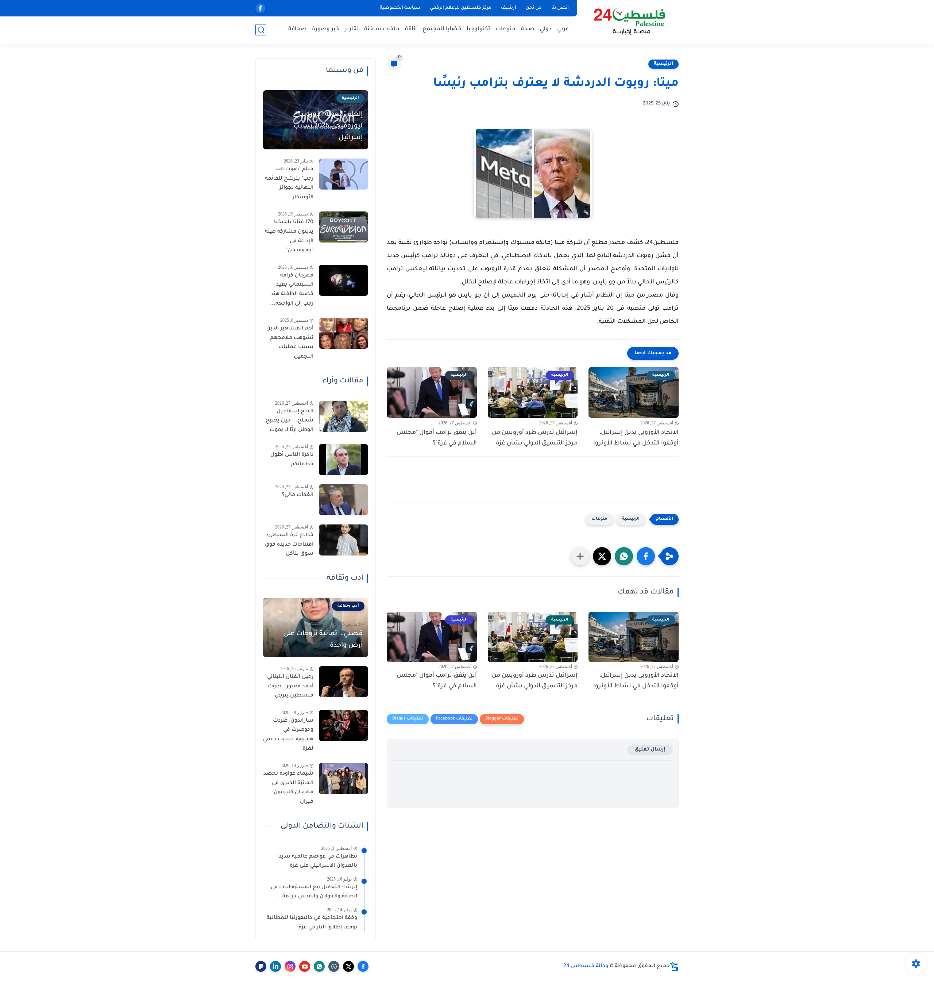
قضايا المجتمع (441, 29)
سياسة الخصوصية (400, 8)
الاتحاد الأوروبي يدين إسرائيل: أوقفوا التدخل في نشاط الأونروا (636, 438)
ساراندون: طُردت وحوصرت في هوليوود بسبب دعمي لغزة (288, 735)
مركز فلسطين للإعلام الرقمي (460, 8)
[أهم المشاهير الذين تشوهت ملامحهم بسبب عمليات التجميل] (343, 333)
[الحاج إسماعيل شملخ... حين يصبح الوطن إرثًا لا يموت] (343, 416)
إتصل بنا (560, 8)
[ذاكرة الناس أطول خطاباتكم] (343, 459)
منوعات (505, 29)
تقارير (352, 29)
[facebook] (260, 8)
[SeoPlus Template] (674, 967)
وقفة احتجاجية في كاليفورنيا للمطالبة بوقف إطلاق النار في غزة (312, 923)
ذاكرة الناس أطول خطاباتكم (291, 459)
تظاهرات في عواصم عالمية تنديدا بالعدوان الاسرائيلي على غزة (317, 861)
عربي (563, 29)
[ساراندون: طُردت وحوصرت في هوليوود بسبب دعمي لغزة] (343, 725)
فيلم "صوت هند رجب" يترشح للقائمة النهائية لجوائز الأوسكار (289, 184)
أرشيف (508, 8)
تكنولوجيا (478, 29)
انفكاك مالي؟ (297, 495)
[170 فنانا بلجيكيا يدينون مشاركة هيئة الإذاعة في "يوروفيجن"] (343, 227)
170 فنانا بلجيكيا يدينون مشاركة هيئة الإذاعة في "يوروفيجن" (289, 236)
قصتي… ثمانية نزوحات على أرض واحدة (323, 639)
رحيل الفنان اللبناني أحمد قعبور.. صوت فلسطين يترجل (290, 686)
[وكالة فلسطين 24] (629, 21)
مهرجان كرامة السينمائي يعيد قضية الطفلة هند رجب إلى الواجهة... (291, 290)
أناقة (411, 29)
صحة (527, 29)
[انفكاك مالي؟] (343, 499)
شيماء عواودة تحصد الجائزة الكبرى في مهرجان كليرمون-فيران (288, 788)
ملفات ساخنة (382, 29)
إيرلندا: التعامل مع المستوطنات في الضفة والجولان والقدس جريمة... (314, 892)
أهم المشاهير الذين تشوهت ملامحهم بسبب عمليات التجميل (289, 343)
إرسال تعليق (649, 749)
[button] (646, 556)
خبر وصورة (325, 29)
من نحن (534, 8)
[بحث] (260, 29)
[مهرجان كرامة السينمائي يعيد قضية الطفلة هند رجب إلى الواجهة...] (343, 280)
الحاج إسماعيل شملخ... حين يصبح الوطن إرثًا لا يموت (289, 421)
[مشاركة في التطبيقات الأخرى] (580, 556)
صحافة (297, 29)
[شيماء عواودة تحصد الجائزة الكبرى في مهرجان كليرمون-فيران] (343, 778)
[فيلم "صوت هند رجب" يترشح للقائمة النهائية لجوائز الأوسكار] (343, 174)
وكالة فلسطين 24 (585, 966)
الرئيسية (663, 63)
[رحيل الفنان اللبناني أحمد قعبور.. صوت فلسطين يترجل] (343, 681)
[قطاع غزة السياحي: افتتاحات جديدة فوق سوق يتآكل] (343, 540)
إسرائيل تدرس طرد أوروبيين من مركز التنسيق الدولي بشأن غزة (535, 438)
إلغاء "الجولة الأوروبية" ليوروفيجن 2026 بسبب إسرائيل (328, 126)
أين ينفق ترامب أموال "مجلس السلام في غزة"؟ (437, 438)
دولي (546, 29)
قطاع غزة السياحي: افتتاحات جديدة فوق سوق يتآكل (289, 545)
